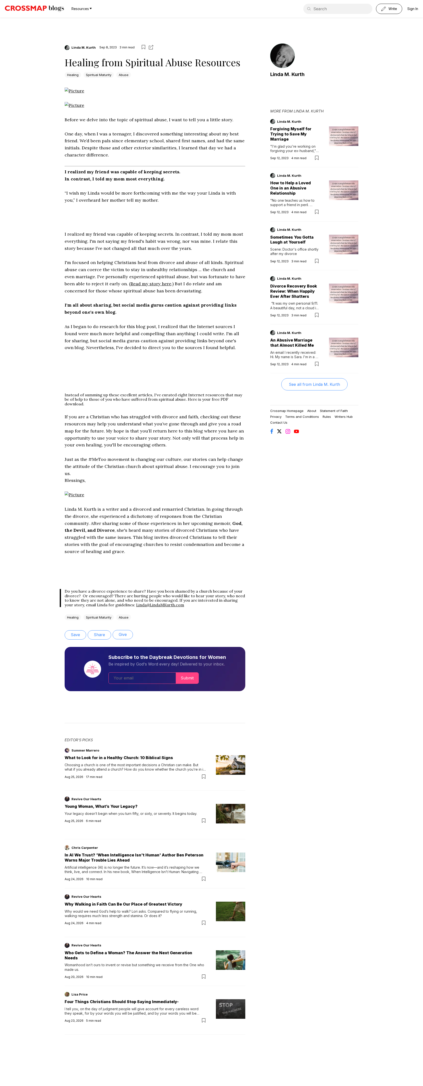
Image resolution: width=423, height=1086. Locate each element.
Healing (73, 75)
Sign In (412, 9)
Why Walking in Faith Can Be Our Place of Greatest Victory (123, 904)
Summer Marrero (85, 750)
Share (99, 634)
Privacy (276, 417)
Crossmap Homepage (287, 411)
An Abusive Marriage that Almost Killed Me (292, 343)
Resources (80, 9)
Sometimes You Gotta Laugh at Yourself (292, 240)
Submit (187, 678)
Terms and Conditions (302, 417)
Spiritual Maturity (98, 75)
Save (75, 634)
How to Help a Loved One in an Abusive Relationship (290, 188)
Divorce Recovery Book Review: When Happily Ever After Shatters (293, 291)
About (311, 411)
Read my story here (150, 284)
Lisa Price (79, 994)
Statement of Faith (334, 411)
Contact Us (278, 422)
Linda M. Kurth (83, 47)
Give (123, 634)
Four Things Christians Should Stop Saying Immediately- (122, 1001)
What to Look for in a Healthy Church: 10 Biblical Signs (119, 757)
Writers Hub (344, 417)
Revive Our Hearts (86, 799)
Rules (327, 417)
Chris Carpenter (84, 848)
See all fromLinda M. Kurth (314, 384)
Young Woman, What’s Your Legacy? (101, 806)
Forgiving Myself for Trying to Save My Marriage (290, 134)
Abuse (124, 75)
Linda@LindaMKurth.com (160, 604)
